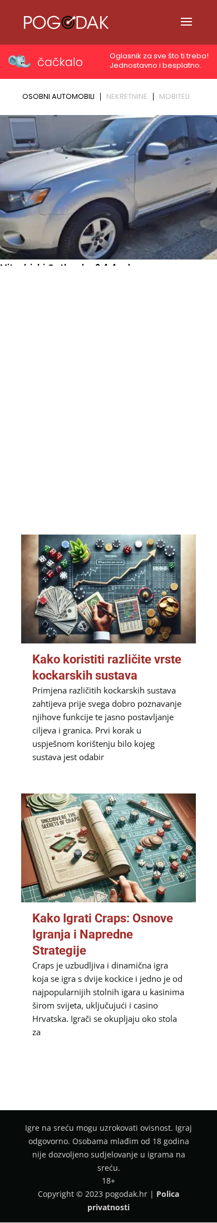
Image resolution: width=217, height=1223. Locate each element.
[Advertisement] (108, 383)
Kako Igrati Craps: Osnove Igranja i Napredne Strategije (102, 934)
